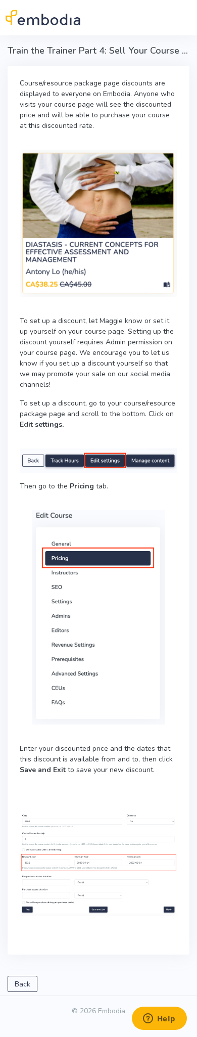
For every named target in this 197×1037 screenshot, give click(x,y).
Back (22, 984)
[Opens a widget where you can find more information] (159, 1019)
